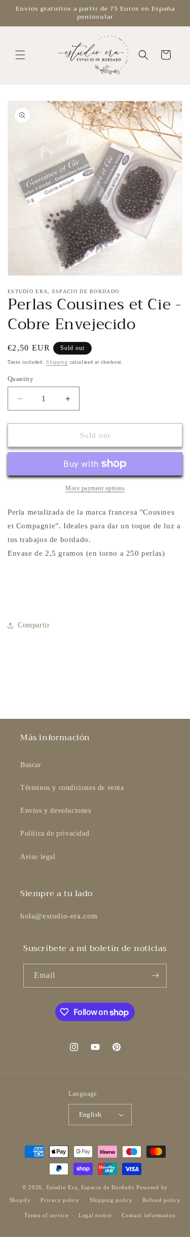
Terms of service (46, 1215)
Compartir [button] (34, 625)
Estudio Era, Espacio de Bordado (90, 1187)
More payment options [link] (95, 488)
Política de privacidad (54, 833)
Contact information (148, 1215)
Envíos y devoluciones (55, 810)
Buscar (31, 765)
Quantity (20, 379)
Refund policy (161, 1200)
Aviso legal (38, 857)
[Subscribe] (155, 976)
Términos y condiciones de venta (72, 787)
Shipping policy (111, 1200)
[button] (20, 55)
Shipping (57, 362)
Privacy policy (60, 1200)
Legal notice (95, 1215)
